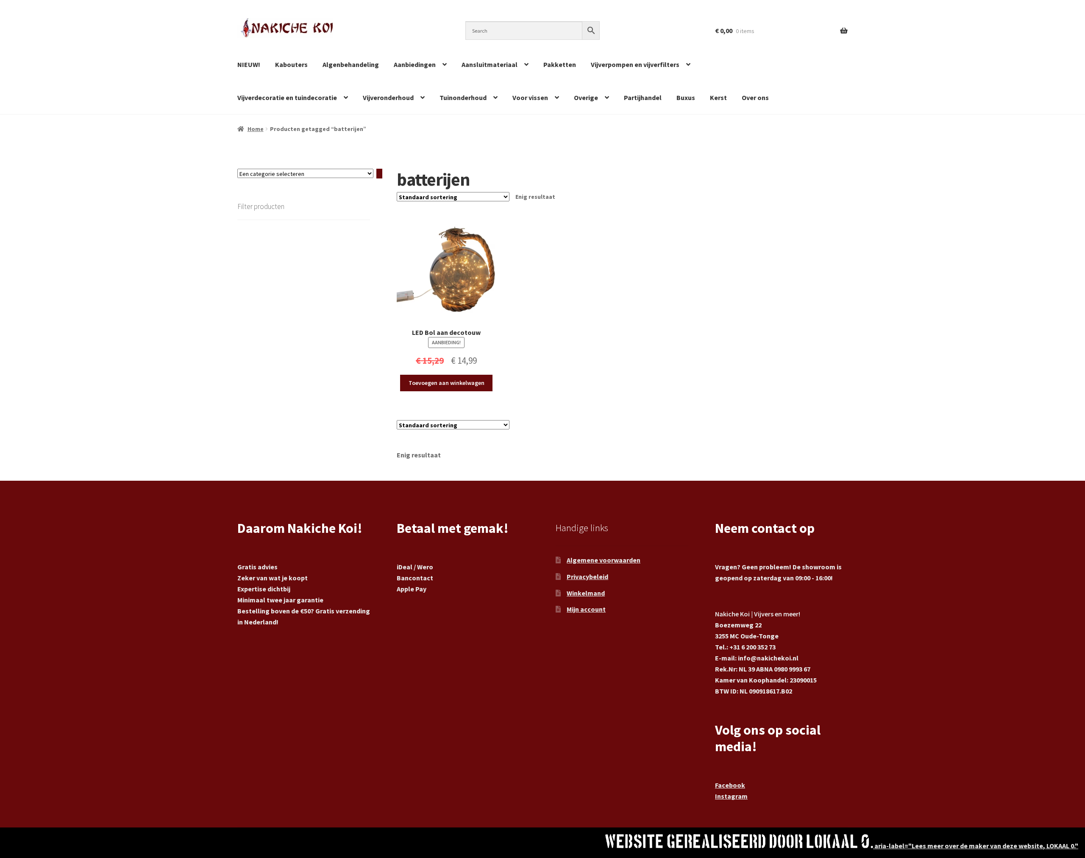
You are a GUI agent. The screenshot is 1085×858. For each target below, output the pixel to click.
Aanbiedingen (415, 64)
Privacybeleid (587, 576)
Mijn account (586, 609)
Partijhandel (643, 97)
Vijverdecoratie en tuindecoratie (287, 97)
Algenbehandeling (351, 64)
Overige (586, 97)
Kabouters (291, 64)
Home (256, 129)
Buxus (685, 97)
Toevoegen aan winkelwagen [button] (446, 383)
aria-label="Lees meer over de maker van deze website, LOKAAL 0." (975, 845)
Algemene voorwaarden (603, 560)
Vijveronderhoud (388, 97)
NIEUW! (248, 64)
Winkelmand (586, 593)
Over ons (755, 97)
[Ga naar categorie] (379, 174)
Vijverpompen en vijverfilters (635, 64)
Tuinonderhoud (463, 97)
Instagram (731, 796)
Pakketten (559, 64)
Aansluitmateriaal (489, 64)
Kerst (718, 97)
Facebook (730, 785)
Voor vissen (530, 97)
